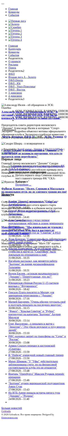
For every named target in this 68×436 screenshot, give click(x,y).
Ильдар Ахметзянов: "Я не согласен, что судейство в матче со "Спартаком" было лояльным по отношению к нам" (32, 251)
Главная (13, 8)
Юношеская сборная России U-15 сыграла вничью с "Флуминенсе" (33, 284)
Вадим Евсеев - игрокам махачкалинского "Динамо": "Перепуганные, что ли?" (33, 275)
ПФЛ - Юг (14, 83)
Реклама (13, 64)
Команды (13, 11)
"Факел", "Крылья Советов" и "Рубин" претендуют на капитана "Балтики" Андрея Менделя (34, 314)
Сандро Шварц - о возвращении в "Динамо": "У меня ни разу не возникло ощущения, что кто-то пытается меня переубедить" (32, 153)
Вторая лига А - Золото (22, 77)
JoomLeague (24, 149)
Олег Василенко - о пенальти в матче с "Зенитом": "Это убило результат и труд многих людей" (36, 326)
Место (6, 136)
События (13, 15)
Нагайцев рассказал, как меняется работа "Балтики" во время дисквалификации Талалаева (32, 264)
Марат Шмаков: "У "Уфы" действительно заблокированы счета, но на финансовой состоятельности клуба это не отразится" (33, 364)
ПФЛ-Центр (15, 80)
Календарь (14, 48)
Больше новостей (11, 408)
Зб (45, 136)
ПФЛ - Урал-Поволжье (21, 86)
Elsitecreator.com (9, 417)
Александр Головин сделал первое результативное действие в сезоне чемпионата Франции (35, 223)
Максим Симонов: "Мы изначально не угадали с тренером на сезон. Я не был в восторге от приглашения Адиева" (32, 230)
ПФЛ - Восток (16, 89)
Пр (49, 136)
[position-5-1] (9, 152)
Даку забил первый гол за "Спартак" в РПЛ (34, 232)
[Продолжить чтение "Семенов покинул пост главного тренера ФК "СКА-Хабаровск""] (37, 168)
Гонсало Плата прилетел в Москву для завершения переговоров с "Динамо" (31, 294)
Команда (17, 136)
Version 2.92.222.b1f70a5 (48, 149)
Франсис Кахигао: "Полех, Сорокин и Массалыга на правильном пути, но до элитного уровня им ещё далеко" (34, 191)
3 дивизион (15, 92)
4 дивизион (15, 95)
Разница (58, 136)
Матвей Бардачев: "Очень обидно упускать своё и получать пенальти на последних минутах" (37, 303)
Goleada (6, 411)
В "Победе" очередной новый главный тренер (35, 355)
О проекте (14, 61)
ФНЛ (11, 73)
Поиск (12, 67)
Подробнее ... (23, 184)
